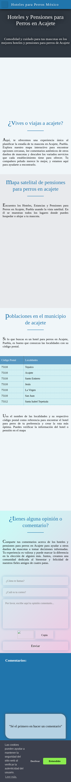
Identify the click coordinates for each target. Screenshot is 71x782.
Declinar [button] (35, 761)
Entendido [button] (55, 761)
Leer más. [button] (11, 776)
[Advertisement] (35, 86)
